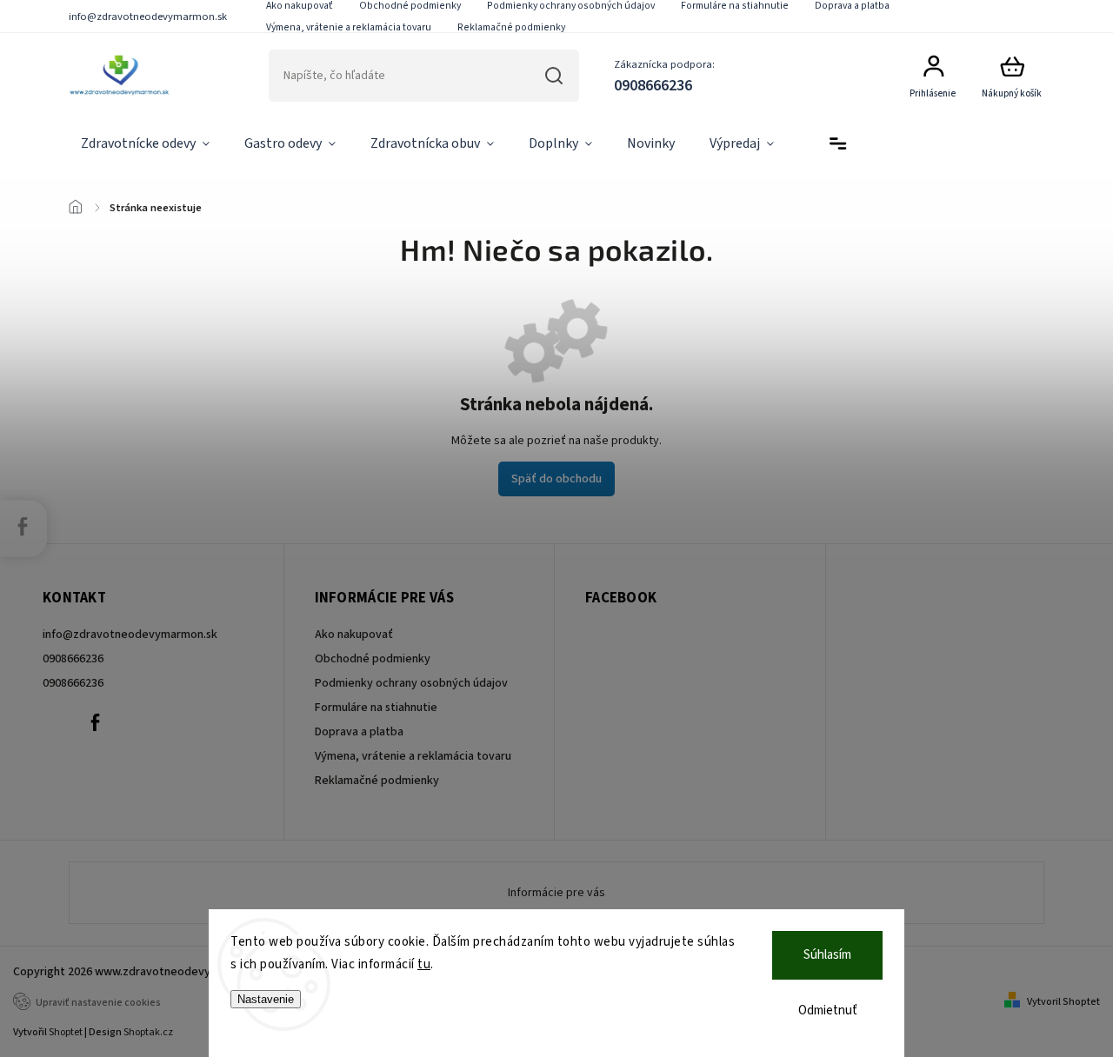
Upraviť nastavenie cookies (98, 1002)
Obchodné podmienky (372, 659)
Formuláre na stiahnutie (376, 707)
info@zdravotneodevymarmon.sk (130, 634)
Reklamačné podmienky (511, 27)
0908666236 (73, 659)
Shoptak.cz (148, 1032)
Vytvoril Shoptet (1063, 1001)
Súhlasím (827, 955)
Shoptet (66, 1032)
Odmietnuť (827, 1010)
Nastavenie (265, 999)
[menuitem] (145, 144)
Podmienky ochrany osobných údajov (411, 683)
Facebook (95, 722)
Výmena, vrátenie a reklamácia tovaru (348, 27)
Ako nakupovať (354, 634)
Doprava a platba (359, 732)
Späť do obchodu (556, 479)
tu (423, 964)
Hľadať (554, 75)
